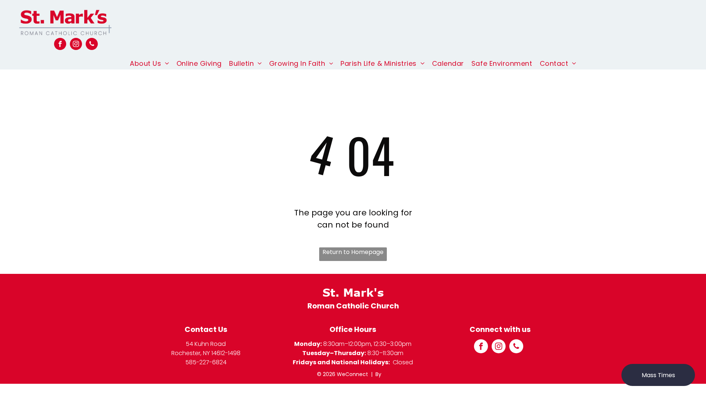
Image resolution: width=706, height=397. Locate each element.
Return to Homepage (353, 252)
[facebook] (60, 45)
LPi (386, 374)
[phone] (92, 45)
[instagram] (76, 45)
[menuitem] (149, 63)
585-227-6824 (206, 362)
